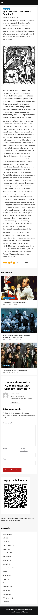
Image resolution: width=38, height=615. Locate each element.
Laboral (5, 571)
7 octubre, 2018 (15, 17)
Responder (14, 402)
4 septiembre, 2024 (14, 339)
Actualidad (6, 534)
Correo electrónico (24, 450)
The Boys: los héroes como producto (15, 370)
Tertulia (5, 594)
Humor (5, 564)
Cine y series (6, 9)
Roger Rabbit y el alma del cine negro (15, 302)
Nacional (5, 583)
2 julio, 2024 (12, 372)
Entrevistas (6, 556)
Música (5, 579)
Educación (6, 553)
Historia (5, 560)
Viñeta (5, 601)
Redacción (6, 17)
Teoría (5, 590)
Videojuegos (7, 598)
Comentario (7, 423)
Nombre (6, 448)
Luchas (5, 575)
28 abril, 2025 (13, 304)
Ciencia (5, 541)
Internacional (7, 568)
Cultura (13, 297)
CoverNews (14, 612)
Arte (4, 538)
